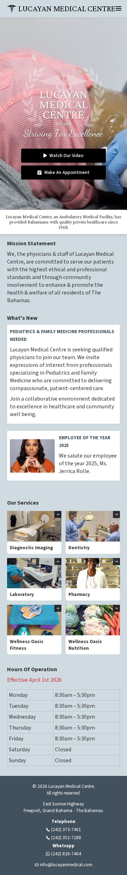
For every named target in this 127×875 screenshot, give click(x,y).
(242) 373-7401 (66, 829)
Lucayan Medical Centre (66, 8)
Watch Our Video (66, 155)
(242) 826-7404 (66, 853)
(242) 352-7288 (66, 837)
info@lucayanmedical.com (66, 864)
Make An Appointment (67, 172)
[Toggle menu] (118, 8)
